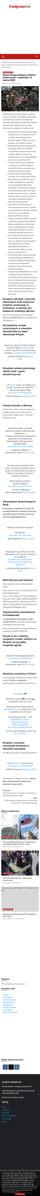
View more (23, 1192)
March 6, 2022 (29, 396)
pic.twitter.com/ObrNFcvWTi (20, 727)
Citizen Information (9, 999)
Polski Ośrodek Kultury (10, 1012)
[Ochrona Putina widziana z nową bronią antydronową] (20, 863)
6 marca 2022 (16, 83)
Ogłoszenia (6, 1109)
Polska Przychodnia (9, 1007)
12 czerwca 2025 (17, 918)
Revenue (5, 995)
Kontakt (4, 1121)
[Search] (36, 56)
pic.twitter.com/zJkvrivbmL (20, 535)
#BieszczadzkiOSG (20, 725)
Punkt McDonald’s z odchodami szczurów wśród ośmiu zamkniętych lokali (18, 1092)
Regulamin (5, 1112)
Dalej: (21, 800)
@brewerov (20, 564)
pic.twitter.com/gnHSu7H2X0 (20, 446)
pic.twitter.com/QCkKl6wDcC (20, 559)
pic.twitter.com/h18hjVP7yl (20, 658)
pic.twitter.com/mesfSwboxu (20, 486)
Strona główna (8, 778)
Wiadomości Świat (8, 72)
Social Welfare (7, 997)
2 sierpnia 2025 (16, 846)
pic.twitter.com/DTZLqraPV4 (20, 392)
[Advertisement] (20, 33)
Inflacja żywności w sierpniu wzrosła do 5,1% (17, 1086)
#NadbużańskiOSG (20, 722)
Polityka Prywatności (9, 1115)
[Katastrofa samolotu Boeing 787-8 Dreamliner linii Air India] (20, 899)
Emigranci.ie (7, 83)
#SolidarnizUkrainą (21, 719)
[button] (3, 56)
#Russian (11, 385)
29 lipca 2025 (16, 882)
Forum (4, 1106)
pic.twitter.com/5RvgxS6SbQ (20, 766)
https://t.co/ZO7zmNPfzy (18, 562)
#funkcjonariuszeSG (12, 709)
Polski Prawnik (8, 1009)
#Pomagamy (19, 693)
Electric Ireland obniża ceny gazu (13, 1097)
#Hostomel (17, 763)
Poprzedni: (19, 793)
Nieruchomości (8, 1004)
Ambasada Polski (8, 1002)
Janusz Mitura (7, 846)
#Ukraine (26, 347)
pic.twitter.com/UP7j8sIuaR (24, 353)
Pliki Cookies (6, 1118)
